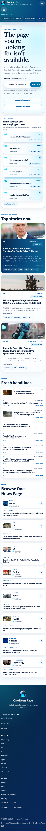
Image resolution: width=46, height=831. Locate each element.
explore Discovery (33, 70)
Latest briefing (7, 718)
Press (3, 786)
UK (14, 525)
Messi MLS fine (30, 19)
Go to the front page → (23, 100)
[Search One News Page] (42, 3)
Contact (4, 790)
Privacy (4, 798)
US (14, 548)
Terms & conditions (9, 802)
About (3, 782)
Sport (15, 595)
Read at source (39, 396)
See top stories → (10, 204)
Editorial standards (8, 794)
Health (16, 619)
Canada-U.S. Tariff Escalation (12, 19)
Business (17, 572)
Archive (4, 728)
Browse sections (23, 106)
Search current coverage (15, 78)
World (12, 503)
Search (36, 84)
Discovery (5, 739)
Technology (18, 662)
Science (13, 640)
